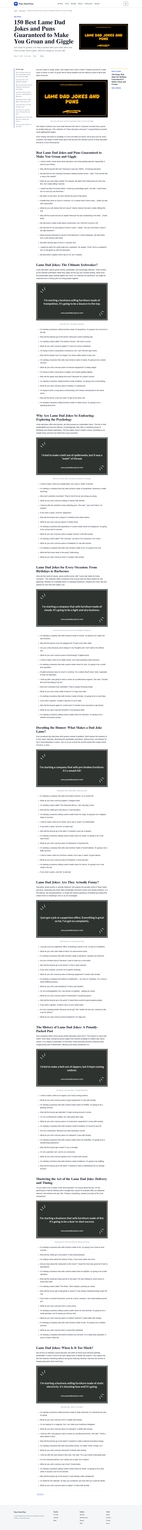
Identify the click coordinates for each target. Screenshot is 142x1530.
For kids (55, 1514)
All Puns (60, 3)
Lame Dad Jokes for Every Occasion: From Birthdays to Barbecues (24, 94)
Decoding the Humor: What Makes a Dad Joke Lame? (23, 100)
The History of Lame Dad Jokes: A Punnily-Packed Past (23, 112)
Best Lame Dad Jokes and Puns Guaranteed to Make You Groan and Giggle (23, 74)
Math (55, 1520)
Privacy (108, 1520)
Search (82, 1520)
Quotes (97, 3)
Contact (108, 1517)
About (108, 1514)
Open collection (116, 88)
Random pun (84, 1517)
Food (67, 3)
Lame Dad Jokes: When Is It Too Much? (24, 125)
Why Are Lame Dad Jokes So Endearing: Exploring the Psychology (24, 87)
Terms (108, 1523)
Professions (89, 3)
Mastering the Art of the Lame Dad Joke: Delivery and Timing (24, 119)
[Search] (126, 4)
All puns (82, 1514)
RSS (81, 1523)
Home (15, 10)
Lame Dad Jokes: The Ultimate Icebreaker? (22, 81)
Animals (73, 3)
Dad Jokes (22, 10)
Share (41, 56)
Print (34, 56)
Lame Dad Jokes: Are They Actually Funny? (23, 105)
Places (80, 3)
